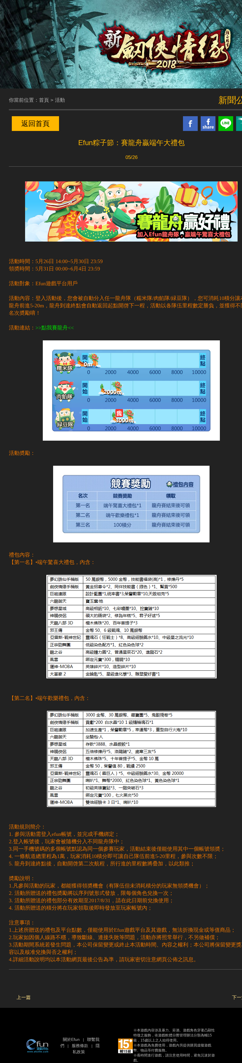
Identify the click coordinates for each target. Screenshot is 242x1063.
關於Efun (71, 1039)
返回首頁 (35, 123)
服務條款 (80, 1045)
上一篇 (24, 997)
